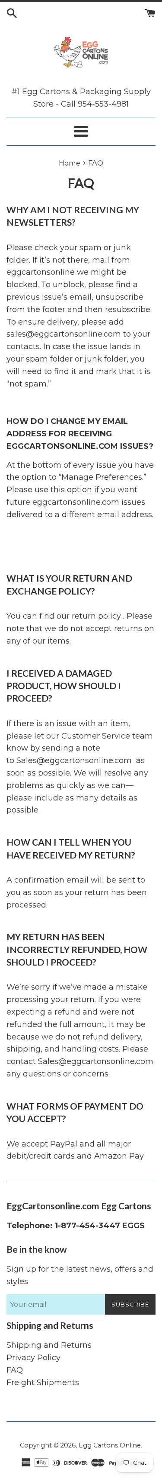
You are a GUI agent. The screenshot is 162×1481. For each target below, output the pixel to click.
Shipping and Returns (49, 1345)
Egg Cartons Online (110, 1445)
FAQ (14, 1370)
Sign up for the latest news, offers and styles (79, 1275)
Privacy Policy (33, 1357)
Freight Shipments (42, 1382)
